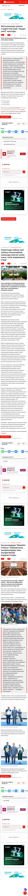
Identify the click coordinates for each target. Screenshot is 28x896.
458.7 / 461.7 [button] (7, 5)
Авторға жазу (23, 35)
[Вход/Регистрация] (23, 2)
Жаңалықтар (10, 9)
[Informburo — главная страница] (9, 2)
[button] (23, 5)
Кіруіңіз (5, 168)
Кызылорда (6, 800)
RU (25, 2)
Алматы (6, 461)
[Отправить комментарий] (24, 172)
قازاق (15, 34)
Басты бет (3, 9)
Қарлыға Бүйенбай (15, 23)
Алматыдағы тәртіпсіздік (10, 141)
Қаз (9, 34)
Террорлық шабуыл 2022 (9, 144)
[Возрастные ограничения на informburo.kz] (20, 2)
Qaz (11, 34)
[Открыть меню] (2, 2)
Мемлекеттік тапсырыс (16, 247)
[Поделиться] (25, 893)
